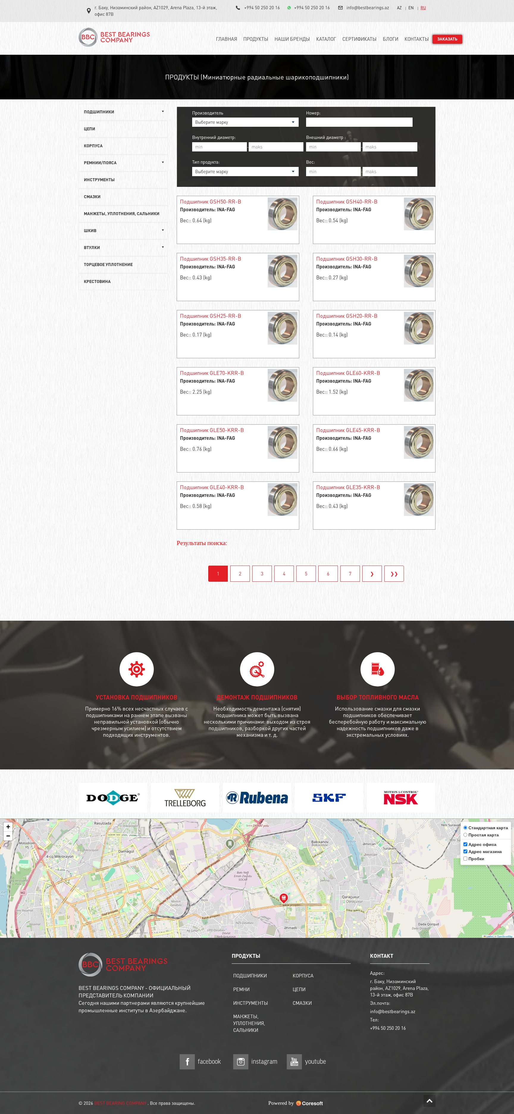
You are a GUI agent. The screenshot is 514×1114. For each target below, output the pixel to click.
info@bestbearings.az (368, 7)
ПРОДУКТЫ (255, 39)
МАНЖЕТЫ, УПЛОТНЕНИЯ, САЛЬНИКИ (121, 214)
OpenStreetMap (505, 936)
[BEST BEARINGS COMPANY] (116, 39)
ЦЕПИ (89, 129)
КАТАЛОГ (326, 39)
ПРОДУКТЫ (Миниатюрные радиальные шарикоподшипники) (257, 77)
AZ (399, 7)
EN (411, 7)
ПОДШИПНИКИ (250, 975)
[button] (230, 845)
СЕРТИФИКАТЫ (359, 39)
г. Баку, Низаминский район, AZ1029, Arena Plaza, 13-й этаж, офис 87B (156, 10)
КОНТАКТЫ (417, 39)
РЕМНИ (241, 989)
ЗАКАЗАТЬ (447, 39)
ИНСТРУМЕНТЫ (99, 180)
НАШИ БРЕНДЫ (292, 39)
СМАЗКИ (92, 197)
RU (423, 7)
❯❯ (394, 573)
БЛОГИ (390, 39)
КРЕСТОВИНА (97, 282)
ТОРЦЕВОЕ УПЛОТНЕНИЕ (108, 265)
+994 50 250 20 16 (262, 7)
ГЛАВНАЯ (226, 39)
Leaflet (489, 936)
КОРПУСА (93, 146)
